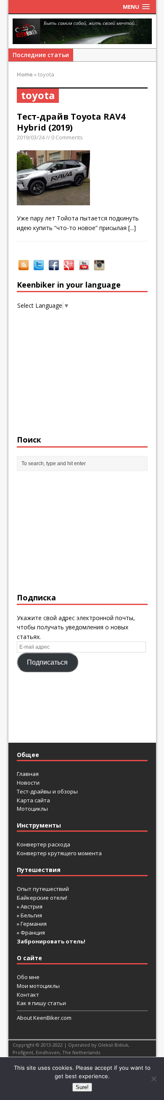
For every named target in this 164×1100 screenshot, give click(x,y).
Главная (28, 774)
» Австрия (29, 906)
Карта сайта (33, 800)
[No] (153, 1078)
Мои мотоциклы (38, 986)
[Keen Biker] (82, 31)
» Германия (32, 923)
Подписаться (47, 662)
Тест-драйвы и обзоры (47, 791)
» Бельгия (29, 915)
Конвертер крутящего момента (59, 853)
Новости (28, 782)
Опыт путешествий (43, 889)
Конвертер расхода (43, 844)
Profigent (23, 1052)
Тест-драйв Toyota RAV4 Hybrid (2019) (71, 122)
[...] (132, 228)
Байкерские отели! (42, 897)
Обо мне (28, 977)
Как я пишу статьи (41, 1003)
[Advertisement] (82, 531)
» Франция (31, 932)
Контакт (28, 994)
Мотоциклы (32, 808)
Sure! (82, 1087)
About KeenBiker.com (44, 1017)
